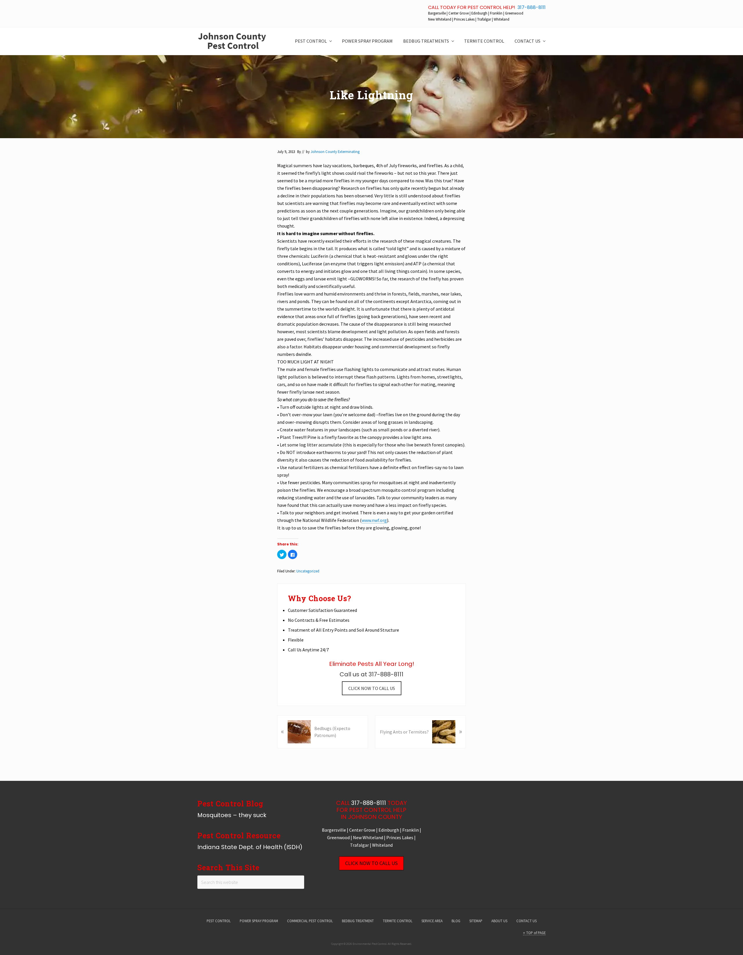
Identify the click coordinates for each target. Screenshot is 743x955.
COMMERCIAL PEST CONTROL (310, 920)
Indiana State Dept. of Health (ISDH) (249, 847)
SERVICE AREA (432, 920)
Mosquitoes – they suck (231, 815)
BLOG (456, 920)
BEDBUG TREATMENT (358, 920)
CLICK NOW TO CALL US (371, 688)
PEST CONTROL (219, 920)
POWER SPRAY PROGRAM (259, 920)
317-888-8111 (531, 7)
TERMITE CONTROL (397, 920)
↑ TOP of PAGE (534, 932)
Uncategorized (307, 571)
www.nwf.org (374, 520)
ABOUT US (499, 920)
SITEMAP (475, 920)
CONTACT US (526, 920)
